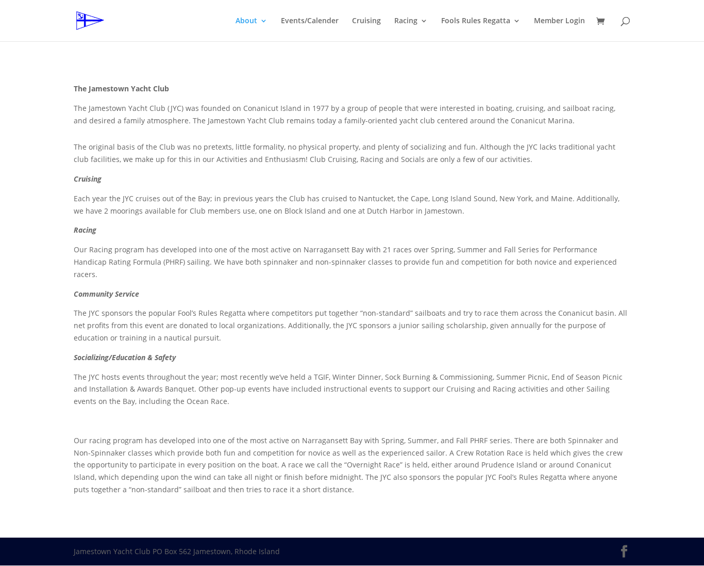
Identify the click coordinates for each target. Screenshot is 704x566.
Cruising (366, 21)
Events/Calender (310, 21)
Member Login (559, 21)
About (246, 21)
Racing (405, 21)
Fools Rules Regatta (475, 21)
